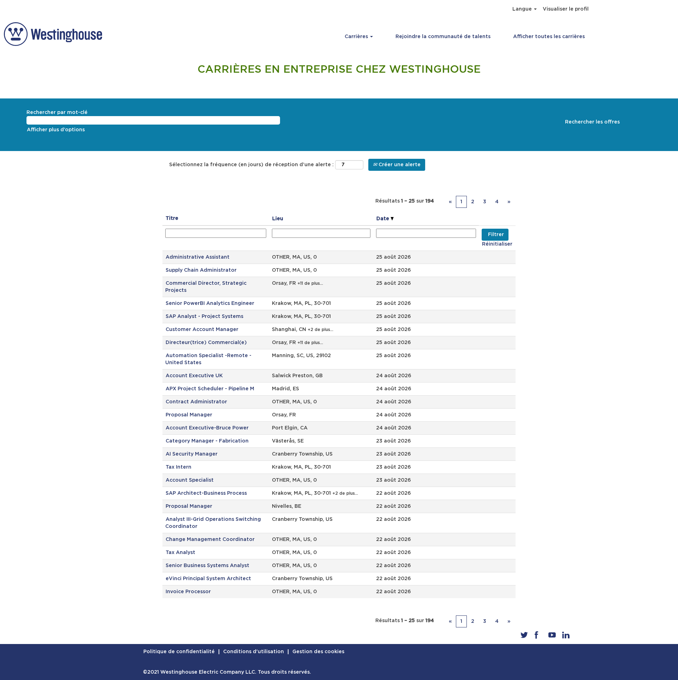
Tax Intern (178, 467)
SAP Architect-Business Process (206, 493)
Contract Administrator (196, 401)
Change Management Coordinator (210, 539)
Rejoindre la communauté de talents (443, 36)
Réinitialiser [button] (497, 244)
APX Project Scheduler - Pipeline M (210, 388)
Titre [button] (172, 218)
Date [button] (383, 218)
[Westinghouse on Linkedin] (566, 635)
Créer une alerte (399, 164)
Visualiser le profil (566, 9)
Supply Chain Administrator (201, 270)
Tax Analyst (180, 552)
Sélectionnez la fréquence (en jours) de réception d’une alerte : (251, 164)
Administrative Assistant (198, 257)
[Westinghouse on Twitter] (524, 635)
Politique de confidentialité (179, 651)
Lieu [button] (277, 218)
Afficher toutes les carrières (549, 36)
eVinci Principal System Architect (208, 578)
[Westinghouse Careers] (53, 34)
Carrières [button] (357, 36)
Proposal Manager (189, 415)
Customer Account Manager (202, 329)
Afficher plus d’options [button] (56, 129)
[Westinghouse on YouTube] (552, 635)
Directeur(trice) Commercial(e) (206, 342)
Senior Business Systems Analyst (207, 565)
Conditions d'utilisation (253, 651)
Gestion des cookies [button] (318, 651)
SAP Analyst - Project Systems (204, 316)
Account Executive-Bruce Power (207, 428)
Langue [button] (522, 9)
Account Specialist (190, 480)
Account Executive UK (194, 375)
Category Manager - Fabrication (207, 441)
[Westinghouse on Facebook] (536, 635)
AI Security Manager (192, 454)
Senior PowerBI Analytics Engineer (210, 303)
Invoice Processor (188, 591)
